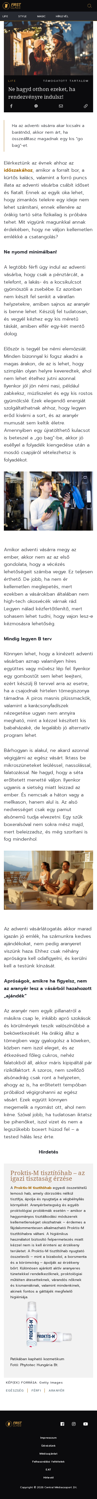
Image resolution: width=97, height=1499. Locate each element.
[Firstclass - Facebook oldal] (62, 1424)
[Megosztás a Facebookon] (11, 106)
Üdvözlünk (48, 1446)
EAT (48, 1469)
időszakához (18, 170)
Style (22, 16)
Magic (41, 16)
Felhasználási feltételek (48, 1462)
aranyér (56, 1390)
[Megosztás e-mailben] (61, 106)
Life (5, 16)
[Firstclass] (12, 6)
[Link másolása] (86, 106)
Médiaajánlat (48, 1454)
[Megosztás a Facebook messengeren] (36, 106)
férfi (37, 1390)
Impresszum (48, 1438)
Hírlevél (62, 16)
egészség (15, 1390)
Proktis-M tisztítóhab (32, 1188)
